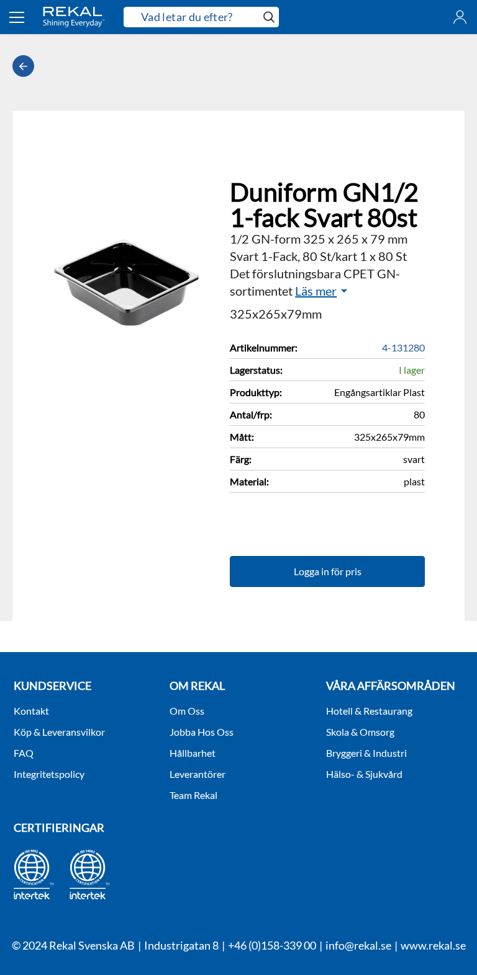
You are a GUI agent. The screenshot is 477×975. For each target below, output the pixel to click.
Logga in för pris (327, 571)
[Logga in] (460, 17)
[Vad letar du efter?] (201, 17)
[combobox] (191, 17)
